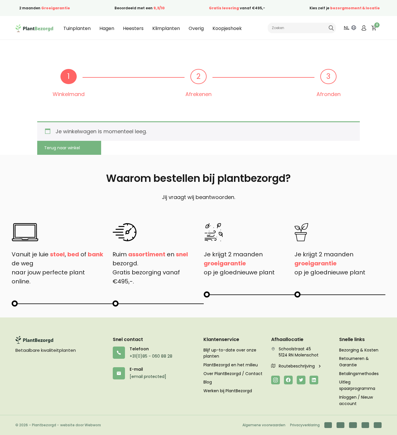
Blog (207, 382)
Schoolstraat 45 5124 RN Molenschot (299, 352)
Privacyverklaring (305, 424)
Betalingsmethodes (359, 374)
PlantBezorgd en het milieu (230, 365)
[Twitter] (301, 380)
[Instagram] (275, 380)
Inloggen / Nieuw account (356, 400)
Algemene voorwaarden (263, 424)
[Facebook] (288, 380)
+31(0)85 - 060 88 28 (151, 356)
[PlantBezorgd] (34, 28)
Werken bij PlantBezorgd (227, 391)
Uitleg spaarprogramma (357, 385)
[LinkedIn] (314, 380)
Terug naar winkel (62, 148)
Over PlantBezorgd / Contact (232, 374)
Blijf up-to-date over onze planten (229, 353)
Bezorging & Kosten (358, 350)
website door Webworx (80, 424)
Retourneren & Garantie (354, 362)
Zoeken (331, 28)
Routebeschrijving (297, 366)
